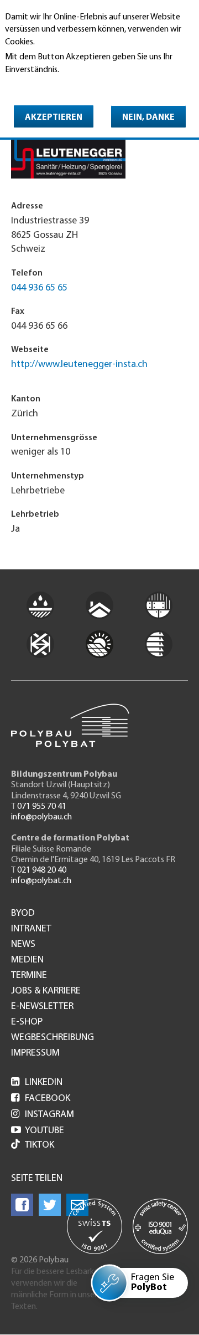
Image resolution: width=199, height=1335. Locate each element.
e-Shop (27, 1022)
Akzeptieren (53, 117)
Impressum (35, 1053)
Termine (29, 976)
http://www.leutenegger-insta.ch (79, 365)
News (23, 945)
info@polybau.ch (41, 817)
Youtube (37, 1131)
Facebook (40, 1099)
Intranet (31, 929)
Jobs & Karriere (46, 991)
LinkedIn (36, 1083)
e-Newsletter (42, 1007)
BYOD (23, 914)
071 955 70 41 (41, 806)
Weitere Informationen (53, 85)
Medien (27, 960)
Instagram (42, 1115)
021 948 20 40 (41, 870)
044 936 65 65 (39, 288)
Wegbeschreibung (52, 1038)
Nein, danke (148, 117)
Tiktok (39, 1145)
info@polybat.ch (41, 881)
